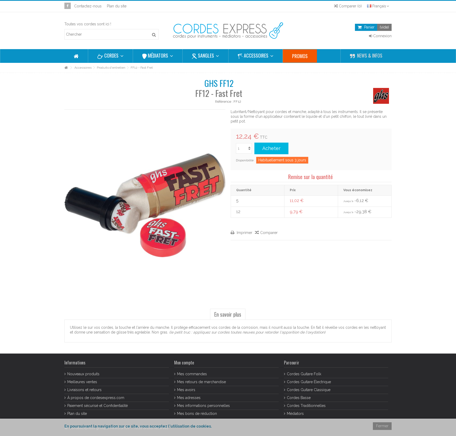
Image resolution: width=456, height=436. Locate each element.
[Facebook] (67, 6)
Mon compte (184, 362)
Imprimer (244, 233)
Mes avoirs (186, 390)
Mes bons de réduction (197, 413)
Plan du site (116, 6)
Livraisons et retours (84, 390)
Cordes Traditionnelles (306, 406)
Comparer (269, 233)
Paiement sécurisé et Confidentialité (97, 406)
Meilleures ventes (82, 382)
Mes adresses (189, 398)
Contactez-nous (88, 6)
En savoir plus (227, 314)
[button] (110, 56)
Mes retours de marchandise (201, 382)
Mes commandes (192, 374)
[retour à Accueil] (66, 67)
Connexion (382, 36)
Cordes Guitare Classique (308, 390)
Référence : (224, 102)
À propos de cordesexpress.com (95, 398)
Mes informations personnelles (203, 406)
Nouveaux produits (83, 374)
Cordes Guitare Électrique (309, 382)
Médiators (295, 413)
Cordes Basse (299, 398)
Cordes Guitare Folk (304, 374)
